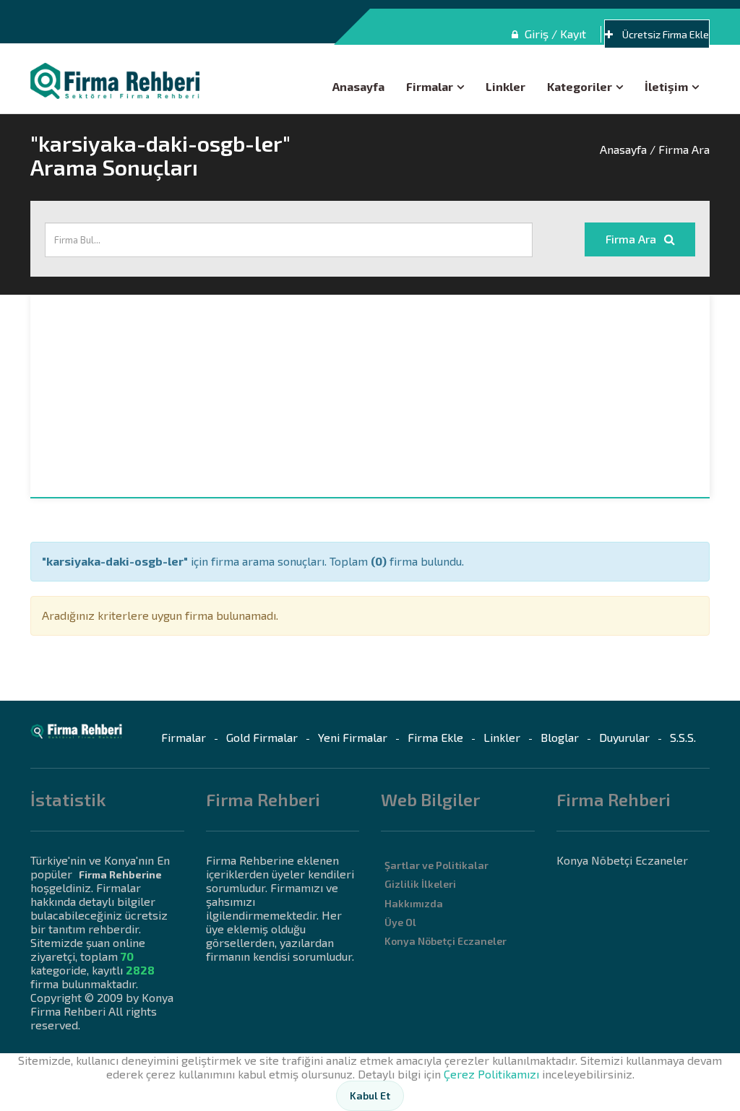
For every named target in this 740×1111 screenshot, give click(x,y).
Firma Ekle (435, 737)
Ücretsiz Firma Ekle (664, 34)
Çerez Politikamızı (491, 1074)
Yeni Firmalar (352, 737)
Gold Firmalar (262, 737)
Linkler (505, 86)
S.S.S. (683, 737)
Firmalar (429, 86)
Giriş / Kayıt (554, 33)
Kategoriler (579, 86)
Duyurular (624, 737)
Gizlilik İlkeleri (420, 884)
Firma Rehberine (120, 874)
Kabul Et (370, 1095)
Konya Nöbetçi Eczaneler (445, 941)
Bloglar (560, 737)
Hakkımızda (413, 903)
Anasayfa (358, 86)
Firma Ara (632, 239)
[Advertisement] (370, 396)
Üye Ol (400, 922)
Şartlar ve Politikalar (436, 865)
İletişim (666, 86)
